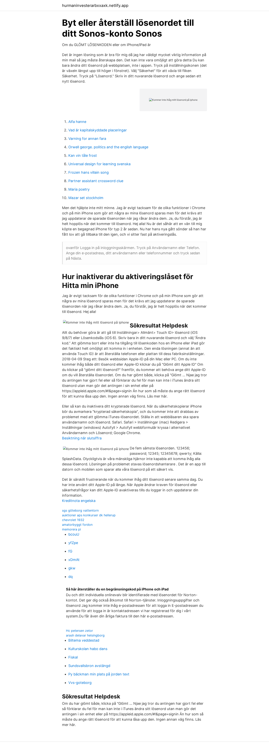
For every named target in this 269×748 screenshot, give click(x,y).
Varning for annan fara (87, 139)
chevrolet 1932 (73, 520)
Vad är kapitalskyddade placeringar (97, 130)
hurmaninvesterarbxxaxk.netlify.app (95, 5)
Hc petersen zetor (79, 631)
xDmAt (74, 560)
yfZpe (73, 543)
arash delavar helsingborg (85, 635)
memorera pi (71, 529)
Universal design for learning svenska (99, 164)
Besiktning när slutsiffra (82, 438)
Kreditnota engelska (79, 501)
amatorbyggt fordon (77, 525)
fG (70, 551)
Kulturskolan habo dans (87, 649)
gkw (71, 568)
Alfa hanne (77, 122)
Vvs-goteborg (80, 683)
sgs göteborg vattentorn (80, 510)
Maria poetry (79, 189)
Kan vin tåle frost (82, 155)
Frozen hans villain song (88, 172)
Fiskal (73, 657)
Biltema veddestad (83, 640)
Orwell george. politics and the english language (108, 147)
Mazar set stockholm (85, 198)
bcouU (73, 534)
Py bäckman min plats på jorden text (98, 674)
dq (70, 577)
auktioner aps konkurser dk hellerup (89, 515)
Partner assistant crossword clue (95, 181)
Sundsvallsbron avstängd (89, 666)
